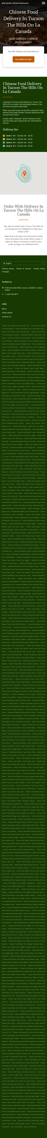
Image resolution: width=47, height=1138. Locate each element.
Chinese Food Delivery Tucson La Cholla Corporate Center (26, 487)
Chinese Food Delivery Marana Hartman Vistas (16, 843)
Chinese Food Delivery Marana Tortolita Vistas (25, 874)
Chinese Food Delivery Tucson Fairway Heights (22, 478)
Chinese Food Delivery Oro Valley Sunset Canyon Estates (19, 1090)
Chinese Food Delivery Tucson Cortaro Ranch (16, 587)
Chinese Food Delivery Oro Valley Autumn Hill (21, 1072)
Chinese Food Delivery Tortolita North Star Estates (18, 1102)
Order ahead (7, 313)
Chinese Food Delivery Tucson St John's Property (25, 456)
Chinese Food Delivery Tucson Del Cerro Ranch (22, 712)
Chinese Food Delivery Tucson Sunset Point (23, 447)
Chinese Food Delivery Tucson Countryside (26, 517)
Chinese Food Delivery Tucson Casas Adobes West (16, 429)
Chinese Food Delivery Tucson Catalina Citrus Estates (18, 770)
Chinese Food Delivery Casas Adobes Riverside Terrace (27, 1002)
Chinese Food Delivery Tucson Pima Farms (23, 441)
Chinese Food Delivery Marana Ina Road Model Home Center (20, 825)
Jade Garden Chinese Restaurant (15, 3)
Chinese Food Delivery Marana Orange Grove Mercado (18, 813)
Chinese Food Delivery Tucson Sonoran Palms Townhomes (19, 779)
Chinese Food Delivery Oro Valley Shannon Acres (25, 1063)
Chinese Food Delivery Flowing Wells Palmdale (30, 1114)
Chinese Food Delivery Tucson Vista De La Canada (21, 706)
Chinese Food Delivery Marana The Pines (27, 855)
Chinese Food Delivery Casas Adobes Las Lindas (29, 977)
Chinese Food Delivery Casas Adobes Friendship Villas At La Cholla (23, 947)
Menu (4, 309)
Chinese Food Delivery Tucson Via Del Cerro (21, 651)
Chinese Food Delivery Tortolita (26, 1108)
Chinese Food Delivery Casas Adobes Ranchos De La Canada (27, 956)
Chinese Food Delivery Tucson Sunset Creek (30, 572)
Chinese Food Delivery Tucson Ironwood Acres (25, 511)
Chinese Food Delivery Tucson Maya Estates (26, 463)
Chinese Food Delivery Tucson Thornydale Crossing (29, 341)
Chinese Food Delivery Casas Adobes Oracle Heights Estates (21, 959)
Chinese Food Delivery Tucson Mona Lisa (14, 377)
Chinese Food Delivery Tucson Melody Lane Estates (29, 737)
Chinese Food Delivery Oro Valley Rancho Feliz (16, 1035)
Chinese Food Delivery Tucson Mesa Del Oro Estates (23, 545)
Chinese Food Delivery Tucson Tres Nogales (15, 560)
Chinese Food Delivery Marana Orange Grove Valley (28, 807)
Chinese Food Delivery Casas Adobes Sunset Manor (29, 1014)
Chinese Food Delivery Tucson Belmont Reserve (20, 657)
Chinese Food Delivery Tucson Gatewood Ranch (25, 414)
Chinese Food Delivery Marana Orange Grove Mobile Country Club (23, 810)
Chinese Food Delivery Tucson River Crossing (21, 606)
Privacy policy (8, 268)
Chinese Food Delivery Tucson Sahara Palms (22, 752)
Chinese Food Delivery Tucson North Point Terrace (29, 359)
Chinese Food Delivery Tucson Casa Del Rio (30, 785)
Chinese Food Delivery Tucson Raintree (18, 338)
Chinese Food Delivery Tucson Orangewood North (24, 393)
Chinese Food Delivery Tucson (35, 791)
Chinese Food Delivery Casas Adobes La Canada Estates (18, 1005)
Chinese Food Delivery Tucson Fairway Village (16, 682)
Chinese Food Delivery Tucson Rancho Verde (30, 697)
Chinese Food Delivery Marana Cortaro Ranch (30, 840)
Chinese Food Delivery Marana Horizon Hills (15, 795)
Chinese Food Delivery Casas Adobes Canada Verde (23, 989)
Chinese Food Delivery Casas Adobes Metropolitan (19, 883)
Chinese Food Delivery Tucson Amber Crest (21, 761)
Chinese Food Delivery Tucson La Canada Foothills (23, 566)
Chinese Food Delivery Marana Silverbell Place (31, 846)
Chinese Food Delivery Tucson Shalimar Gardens (22, 350)
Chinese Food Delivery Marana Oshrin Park (31, 831)
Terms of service (23, 268)
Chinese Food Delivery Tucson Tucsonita (14, 740)
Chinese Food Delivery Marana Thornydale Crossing (18, 801)
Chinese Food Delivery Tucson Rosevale (14, 371)
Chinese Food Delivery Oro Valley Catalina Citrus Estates (27, 1087)
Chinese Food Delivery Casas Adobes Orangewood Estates (26, 892)
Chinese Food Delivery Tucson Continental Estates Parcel (19, 673)
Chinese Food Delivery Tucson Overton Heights (22, 523)
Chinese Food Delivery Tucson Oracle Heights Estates (18, 490)
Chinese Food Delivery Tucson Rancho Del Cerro (25, 718)
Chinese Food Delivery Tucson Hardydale (14, 508)
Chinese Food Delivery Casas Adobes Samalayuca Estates (27, 1026)
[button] (43, 3)
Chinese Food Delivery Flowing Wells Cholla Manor (16, 1117)
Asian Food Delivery (17, 1127)
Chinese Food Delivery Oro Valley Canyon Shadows (28, 1032)
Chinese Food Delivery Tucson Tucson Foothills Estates (18, 746)
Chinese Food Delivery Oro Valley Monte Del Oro (28, 1078)
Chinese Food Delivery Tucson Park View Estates (16, 700)
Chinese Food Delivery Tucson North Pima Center (29, 329)
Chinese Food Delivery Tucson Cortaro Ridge (21, 435)
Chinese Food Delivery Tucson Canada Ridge (21, 728)
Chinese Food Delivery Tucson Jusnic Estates (30, 557)
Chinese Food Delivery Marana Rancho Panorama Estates (26, 822)
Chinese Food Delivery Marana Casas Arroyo (15, 834)
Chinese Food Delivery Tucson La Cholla (23, 694)
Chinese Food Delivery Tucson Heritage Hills (15, 332)
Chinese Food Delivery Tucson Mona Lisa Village (28, 426)
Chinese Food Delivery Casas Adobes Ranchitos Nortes (23, 907)
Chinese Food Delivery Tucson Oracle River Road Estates (19, 788)
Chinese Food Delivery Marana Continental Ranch (18, 849)
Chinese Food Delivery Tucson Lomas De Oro (31, 590)
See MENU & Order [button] (23, 59)
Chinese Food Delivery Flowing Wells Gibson (31, 1120)
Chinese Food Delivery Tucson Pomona (19, 734)
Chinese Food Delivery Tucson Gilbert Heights (29, 368)
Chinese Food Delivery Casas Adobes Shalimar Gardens (18, 895)
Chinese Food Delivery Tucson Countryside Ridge (16, 594)
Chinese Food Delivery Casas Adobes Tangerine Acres (18, 1017)
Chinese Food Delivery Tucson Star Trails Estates (24, 472)
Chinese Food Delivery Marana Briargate (32, 798)
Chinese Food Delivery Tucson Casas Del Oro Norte (28, 374)
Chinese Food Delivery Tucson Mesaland (18, 554)
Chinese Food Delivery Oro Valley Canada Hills (22, 1041)
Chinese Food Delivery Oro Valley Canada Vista (16, 1053)
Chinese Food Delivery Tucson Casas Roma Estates (23, 618)
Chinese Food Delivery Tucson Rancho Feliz (22, 600)
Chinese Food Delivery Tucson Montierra (26, 530)
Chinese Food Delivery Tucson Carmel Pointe (29, 679)
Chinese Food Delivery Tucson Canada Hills (31, 670)
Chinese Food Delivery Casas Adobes (13, 1029)
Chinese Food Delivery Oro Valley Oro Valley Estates (18, 1081)
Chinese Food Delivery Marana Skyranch (27, 865)
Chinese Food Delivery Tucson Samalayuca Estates (28, 743)
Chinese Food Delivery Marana (36, 880)
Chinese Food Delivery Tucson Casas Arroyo (26, 499)
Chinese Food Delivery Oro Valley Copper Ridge (25, 1096)
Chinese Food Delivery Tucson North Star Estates (16, 575)
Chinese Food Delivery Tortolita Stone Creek (31, 1099)
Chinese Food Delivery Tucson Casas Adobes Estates (18, 383)
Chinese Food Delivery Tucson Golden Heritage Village (28, 380)
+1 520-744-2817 (11, 294)
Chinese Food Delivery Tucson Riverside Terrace (16, 630)
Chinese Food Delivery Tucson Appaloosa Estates (25, 636)
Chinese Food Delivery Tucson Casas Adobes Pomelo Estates (26, 776)
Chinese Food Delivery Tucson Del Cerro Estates (28, 627)
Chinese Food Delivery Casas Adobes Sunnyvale (16, 950)
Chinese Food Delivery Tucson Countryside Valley (29, 505)
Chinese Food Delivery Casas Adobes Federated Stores (26, 944)
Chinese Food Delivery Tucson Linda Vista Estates (29, 584)
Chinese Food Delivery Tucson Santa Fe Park (22, 612)
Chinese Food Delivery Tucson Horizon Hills (15, 326)
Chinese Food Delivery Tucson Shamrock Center (21, 688)
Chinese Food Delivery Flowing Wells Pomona (16, 1123)
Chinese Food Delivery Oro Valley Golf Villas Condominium (26, 1050)
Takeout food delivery (30, 1127)
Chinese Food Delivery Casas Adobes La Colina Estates (18, 980)
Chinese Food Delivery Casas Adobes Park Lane (21, 971)
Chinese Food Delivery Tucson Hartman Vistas (25, 642)
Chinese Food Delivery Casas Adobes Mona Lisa (22, 929)
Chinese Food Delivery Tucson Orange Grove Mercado (18, 362)
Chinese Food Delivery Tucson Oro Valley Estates (28, 767)
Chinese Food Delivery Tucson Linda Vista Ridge (22, 539)
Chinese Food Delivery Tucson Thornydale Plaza (16, 344)
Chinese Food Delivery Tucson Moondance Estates (16, 402)
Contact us (6, 316)
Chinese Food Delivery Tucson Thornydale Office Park (28, 399)
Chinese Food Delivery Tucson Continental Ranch (24, 664)
